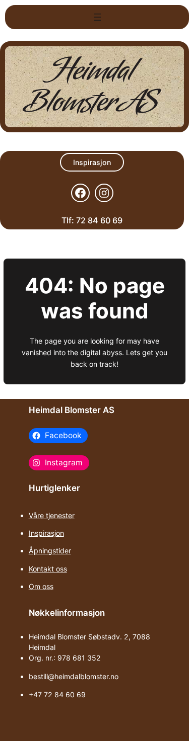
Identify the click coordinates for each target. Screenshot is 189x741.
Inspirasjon (92, 162)
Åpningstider (50, 550)
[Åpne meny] (97, 17)
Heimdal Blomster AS (71, 410)
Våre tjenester (52, 515)
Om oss (41, 586)
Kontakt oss (48, 568)
